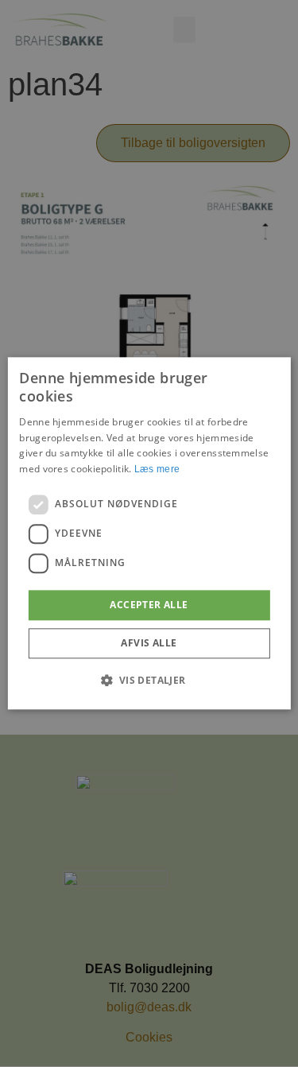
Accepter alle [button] (149, 604)
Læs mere (157, 469)
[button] (148, 680)
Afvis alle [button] (148, 643)
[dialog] (148, 533)
